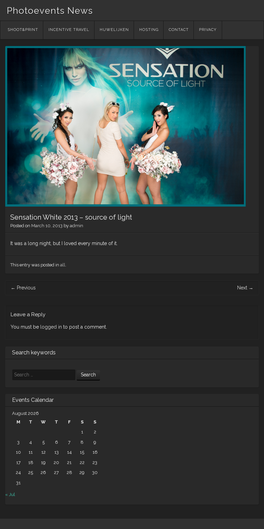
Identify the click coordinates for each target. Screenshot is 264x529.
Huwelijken (114, 29)
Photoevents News (50, 10)
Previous (23, 287)
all (62, 264)
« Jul (10, 494)
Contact (179, 29)
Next (245, 287)
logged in (51, 327)
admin (76, 225)
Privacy (208, 29)
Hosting (148, 29)
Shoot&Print (23, 29)
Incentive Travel (68, 29)
